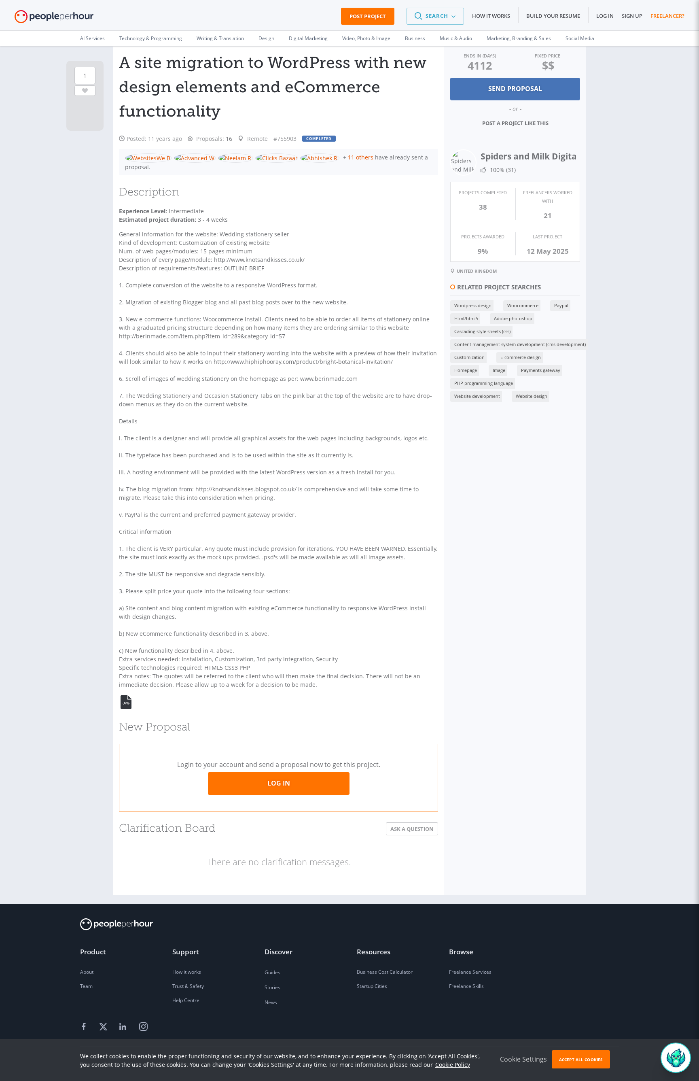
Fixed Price (547, 56)
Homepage (465, 370)
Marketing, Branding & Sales (519, 38)
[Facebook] (85, 1027)
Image (499, 370)
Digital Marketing (308, 38)
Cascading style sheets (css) (482, 331)
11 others (360, 157)
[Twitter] (104, 1027)
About (86, 971)
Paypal (561, 305)
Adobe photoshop (513, 318)
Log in (605, 15)
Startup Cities (372, 986)
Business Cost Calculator (385, 971)
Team (86, 986)
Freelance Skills (466, 986)
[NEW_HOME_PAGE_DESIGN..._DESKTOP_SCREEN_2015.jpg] (130, 702)
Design (266, 38)
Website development (477, 396)
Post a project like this (515, 123)
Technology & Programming (150, 38)
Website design (531, 396)
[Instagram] (143, 1027)
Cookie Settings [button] (523, 1059)
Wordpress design (472, 305)
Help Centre (185, 1000)
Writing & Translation (220, 38)
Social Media (580, 38)
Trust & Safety (188, 986)
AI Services (92, 38)
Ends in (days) (480, 56)
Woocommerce (522, 305)
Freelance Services (470, 971)
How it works (491, 15)
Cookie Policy (452, 1064)
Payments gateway (540, 370)
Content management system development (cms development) (520, 344)
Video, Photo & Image (366, 38)
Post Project (368, 16)
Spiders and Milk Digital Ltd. (539, 156)
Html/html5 (466, 318)
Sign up (632, 15)
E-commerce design (520, 357)
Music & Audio (456, 38)
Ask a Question (412, 829)
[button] (435, 16)
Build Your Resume (553, 15)
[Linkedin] (123, 1027)
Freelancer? (667, 15)
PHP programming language (483, 383)
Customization (469, 357)
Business (415, 38)
